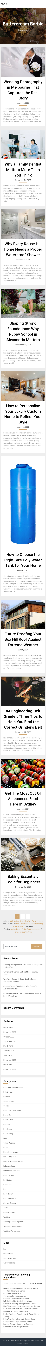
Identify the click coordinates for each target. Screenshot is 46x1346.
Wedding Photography (12, 1231)
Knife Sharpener (9, 1157)
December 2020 (9, 1069)
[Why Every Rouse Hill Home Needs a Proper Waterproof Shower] (23, 224)
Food (5, 1138)
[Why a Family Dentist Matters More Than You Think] (23, 144)
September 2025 (10, 1041)
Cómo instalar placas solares (14, 1296)
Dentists (6, 1124)
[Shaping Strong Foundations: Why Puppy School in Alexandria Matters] (23, 303)
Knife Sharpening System (13, 1161)
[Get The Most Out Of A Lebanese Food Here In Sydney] (23, 773)
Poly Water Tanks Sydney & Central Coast (19, 1319)
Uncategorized (9, 1212)
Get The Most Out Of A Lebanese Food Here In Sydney (23, 799)
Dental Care (8, 1115)
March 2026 (8, 1028)
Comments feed (9, 1258)
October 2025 (8, 1037)
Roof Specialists (9, 1198)
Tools (5, 1208)
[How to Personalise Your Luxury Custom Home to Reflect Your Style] (23, 386)
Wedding (6, 1217)
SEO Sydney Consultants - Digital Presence (27, 921)
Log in (5, 1249)
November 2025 (9, 1032)
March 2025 (8, 1046)
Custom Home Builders (12, 1110)
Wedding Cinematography (13, 1222)
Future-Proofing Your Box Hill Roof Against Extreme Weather (23, 639)
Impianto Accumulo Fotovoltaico (15, 1311)
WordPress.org (9, 1263)
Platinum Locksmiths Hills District (16, 1299)
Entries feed (8, 1254)
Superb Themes (23, 1343)
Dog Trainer (7, 1129)
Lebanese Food (9, 1166)
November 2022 (9, 1060)
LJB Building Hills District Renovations (17, 1301)
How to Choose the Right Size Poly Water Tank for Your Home (23, 560)
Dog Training (8, 1134)
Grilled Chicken (9, 1143)
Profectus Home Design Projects (16, 1327)
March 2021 (8, 1065)
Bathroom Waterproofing (13, 1087)
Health (5, 1148)
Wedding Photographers (12, 1226)
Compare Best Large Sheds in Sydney (18, 1322)
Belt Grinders (8, 1092)
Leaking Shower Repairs (12, 1288)
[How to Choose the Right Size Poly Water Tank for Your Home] (23, 502)
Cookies (6, 1106)
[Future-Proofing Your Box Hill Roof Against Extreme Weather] (23, 614)
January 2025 (8, 1051)
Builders (6, 1097)
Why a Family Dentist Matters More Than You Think (23, 169)
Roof (5, 1189)
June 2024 (7, 1055)
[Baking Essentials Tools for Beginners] (23, 854)
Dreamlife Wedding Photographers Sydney (19, 1304)
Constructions (8, 1101)
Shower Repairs (9, 1203)
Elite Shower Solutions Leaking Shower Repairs (21, 1306)
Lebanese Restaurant (11, 1171)
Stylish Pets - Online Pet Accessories (25, 929)
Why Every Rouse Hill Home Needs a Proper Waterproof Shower (23, 249)
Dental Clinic (8, 1120)
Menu (4, 4)
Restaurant (7, 1185)
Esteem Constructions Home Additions (18, 1324)
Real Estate (7, 1180)
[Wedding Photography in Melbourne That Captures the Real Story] (23, 62)
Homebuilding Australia (23, 932)
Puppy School (8, 1175)
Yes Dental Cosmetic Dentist (14, 1291)
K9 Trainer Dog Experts (12, 1293)
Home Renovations (10, 1152)
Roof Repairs (8, 1194)
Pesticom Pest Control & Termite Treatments (20, 1309)
